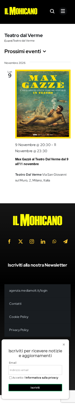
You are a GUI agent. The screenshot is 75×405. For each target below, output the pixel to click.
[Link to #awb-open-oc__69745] (52, 11)
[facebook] (9, 241)
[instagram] (32, 241)
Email (12, 362)
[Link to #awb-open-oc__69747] (63, 11)
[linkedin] (43, 241)
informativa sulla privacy (42, 377)
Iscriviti (35, 387)
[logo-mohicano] (20, 8)
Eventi (8, 41)
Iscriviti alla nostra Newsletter (37, 265)
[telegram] (65, 241)
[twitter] (20, 241)
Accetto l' (35, 377)
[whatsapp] (54, 241)
